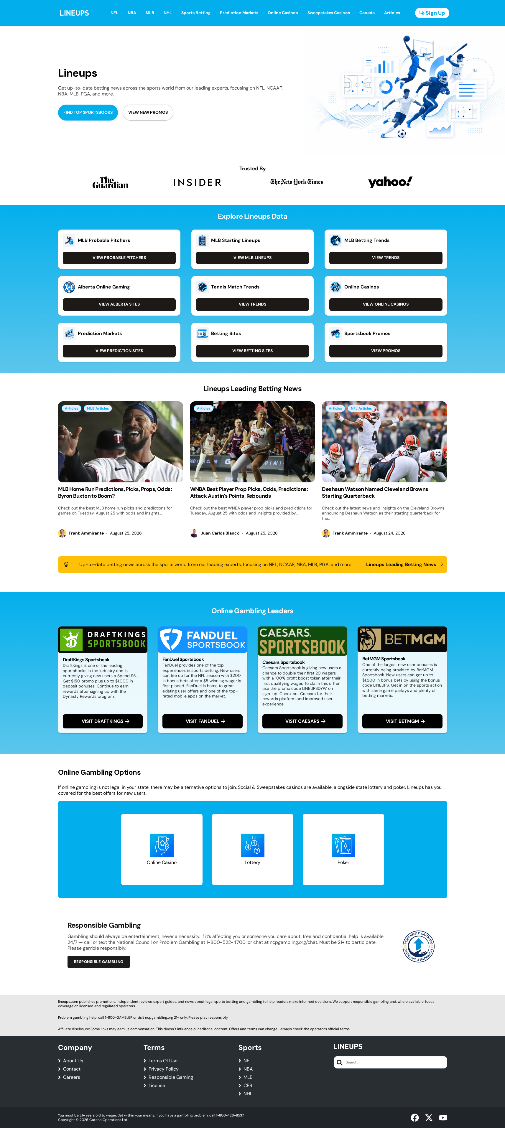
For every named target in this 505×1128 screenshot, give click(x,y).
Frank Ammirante (86, 533)
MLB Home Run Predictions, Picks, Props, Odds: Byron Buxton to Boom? (115, 492)
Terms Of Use (163, 1061)
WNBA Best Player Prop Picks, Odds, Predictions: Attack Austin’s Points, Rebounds (249, 492)
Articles (71, 408)
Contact (71, 1069)
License (157, 1086)
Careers (71, 1077)
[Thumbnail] (120, 441)
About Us (73, 1061)
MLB (248, 1077)
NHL (248, 1094)
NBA (248, 1069)
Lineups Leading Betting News (401, 565)
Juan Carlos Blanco (220, 533)
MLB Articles (98, 408)
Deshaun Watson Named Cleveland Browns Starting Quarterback (375, 492)
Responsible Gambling (99, 961)
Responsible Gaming (171, 1077)
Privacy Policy (164, 1069)
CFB (248, 1086)
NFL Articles (361, 408)
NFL (248, 1061)
